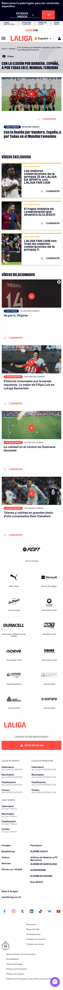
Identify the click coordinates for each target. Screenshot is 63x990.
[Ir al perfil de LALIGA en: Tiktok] (40, 911)
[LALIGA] (21, 38)
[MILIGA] (58, 38)
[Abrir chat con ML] (55, 982)
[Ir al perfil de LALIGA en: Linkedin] (31, 911)
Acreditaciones (33, 934)
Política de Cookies (15, 974)
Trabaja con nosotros (36, 939)
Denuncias (31, 924)
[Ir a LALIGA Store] (31, 30)
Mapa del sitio (32, 929)
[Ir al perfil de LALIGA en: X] (22, 911)
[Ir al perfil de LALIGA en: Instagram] (13, 911)
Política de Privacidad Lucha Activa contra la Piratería (31, 979)
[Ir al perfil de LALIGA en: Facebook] (4, 911)
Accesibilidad (12, 959)
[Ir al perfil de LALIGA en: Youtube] (58, 911)
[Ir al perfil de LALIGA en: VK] (49, 911)
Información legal (14, 964)
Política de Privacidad (16, 969)
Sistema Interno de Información (20, 954)
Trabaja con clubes (35, 944)
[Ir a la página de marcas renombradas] (13, 945)
